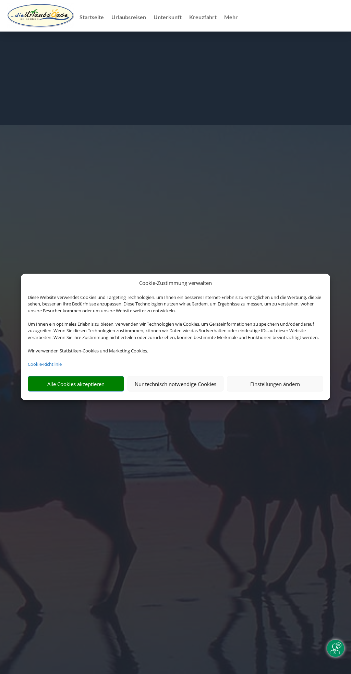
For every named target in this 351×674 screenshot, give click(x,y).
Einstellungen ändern (275, 384)
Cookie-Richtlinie (45, 364)
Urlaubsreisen (128, 17)
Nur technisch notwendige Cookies (175, 384)
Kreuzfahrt (203, 17)
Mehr (231, 17)
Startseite (92, 17)
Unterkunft (168, 17)
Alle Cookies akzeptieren (76, 384)
